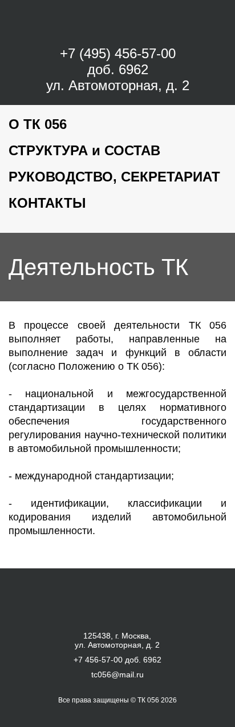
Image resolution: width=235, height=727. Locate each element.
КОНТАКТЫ (47, 203)
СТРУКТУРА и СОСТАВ (84, 150)
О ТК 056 (38, 124)
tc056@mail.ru (117, 674)
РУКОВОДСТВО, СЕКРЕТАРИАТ (114, 176)
